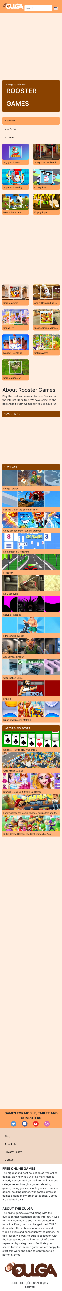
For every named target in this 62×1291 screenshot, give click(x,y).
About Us (10, 1144)
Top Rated (9, 137)
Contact (9, 1159)
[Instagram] (47, 1124)
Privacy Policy (13, 1151)
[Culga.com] (13, 6)
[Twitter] (13, 1124)
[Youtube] (36, 1124)
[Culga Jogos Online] (31, 1269)
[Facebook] (25, 1124)
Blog (7, 1136)
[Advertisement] (31, 45)
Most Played (10, 129)
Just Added (10, 120)
